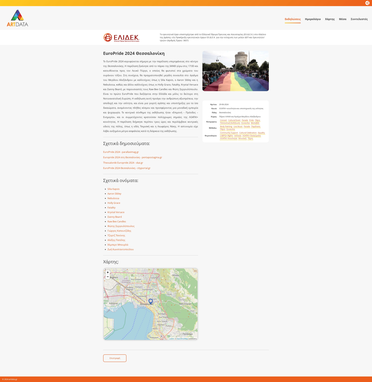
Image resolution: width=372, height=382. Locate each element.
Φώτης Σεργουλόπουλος (121, 226)
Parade (245, 120)
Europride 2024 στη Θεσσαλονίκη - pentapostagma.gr (132, 157)
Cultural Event (234, 120)
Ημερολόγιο (313, 19)
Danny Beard (115, 216)
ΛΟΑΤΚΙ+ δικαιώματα (252, 135)
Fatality (111, 207)
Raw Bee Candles (117, 221)
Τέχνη (250, 138)
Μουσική (242, 138)
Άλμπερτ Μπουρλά (118, 244)
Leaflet (171, 338)
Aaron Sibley (114, 193)
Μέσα (342, 19)
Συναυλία (245, 123)
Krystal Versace (116, 212)
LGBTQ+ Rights (226, 135)
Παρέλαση (255, 126)
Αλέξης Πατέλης (116, 240)
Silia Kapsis (114, 189)
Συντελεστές (359, 19)
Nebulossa (113, 198)
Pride (251, 120)
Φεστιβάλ (255, 123)
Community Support (229, 132)
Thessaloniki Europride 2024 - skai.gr (123, 162)
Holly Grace (114, 202)
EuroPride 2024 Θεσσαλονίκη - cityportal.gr (127, 168)
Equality (261, 132)
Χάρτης (330, 19)
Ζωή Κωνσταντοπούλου (121, 249)
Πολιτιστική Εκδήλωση (230, 123)
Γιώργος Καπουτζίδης (119, 230)
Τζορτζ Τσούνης (116, 235)
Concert (223, 120)
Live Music (238, 126)
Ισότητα (237, 135)
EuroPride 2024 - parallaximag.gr (121, 152)
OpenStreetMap (182, 338)
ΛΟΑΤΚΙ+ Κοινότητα (228, 138)
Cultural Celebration (248, 132)
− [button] (108, 277)
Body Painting (226, 126)
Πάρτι (257, 120)
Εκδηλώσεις (293, 19)
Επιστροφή (115, 358)
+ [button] (108, 272)
